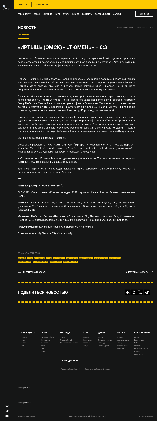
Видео (23, 343)
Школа (75, 14)
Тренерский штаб (66, 340)
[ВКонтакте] (128, 292)
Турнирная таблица (47, 337)
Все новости (23, 35)
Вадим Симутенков (70, 261)
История (86, 337)
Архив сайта (138, 354)
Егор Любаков (39, 258)
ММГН (136, 343)
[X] (140, 292)
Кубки (43, 351)
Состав (100, 337)
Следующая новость (137, 272)
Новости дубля (103, 346)
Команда (47, 14)
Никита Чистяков (85, 258)
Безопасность (139, 340)
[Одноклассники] (134, 292)
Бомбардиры (45, 340)
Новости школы (122, 346)
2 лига (30, 258)
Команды (120, 348)
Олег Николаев (71, 258)
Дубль (66, 14)
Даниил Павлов (55, 261)
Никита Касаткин (24, 261)
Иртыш (48, 258)
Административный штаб (69, 343)
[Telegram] (147, 292)
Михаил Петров (58, 258)
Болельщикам (102, 14)
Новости (24, 337)
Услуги (85, 346)
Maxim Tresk (149, 416)
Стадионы (87, 343)
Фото (23, 340)
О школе (120, 337)
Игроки (62, 337)
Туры (42, 348)
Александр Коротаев (40, 261)
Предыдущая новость (34, 272)
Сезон (37, 14)
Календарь (44, 343)
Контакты (87, 14)
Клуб (57, 14)
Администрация (123, 340)
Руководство (87, 340)
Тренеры (120, 343)
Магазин (117, 14)
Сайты (21, 4)
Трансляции (41, 4)
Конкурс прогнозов (141, 348)
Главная (119, 27)
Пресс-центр (24, 14)
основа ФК (22, 258)
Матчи (43, 346)
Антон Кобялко (115, 258)
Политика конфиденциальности (27, 416)
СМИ (22, 346)
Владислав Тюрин (101, 258)
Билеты (144, 13)
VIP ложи (137, 346)
